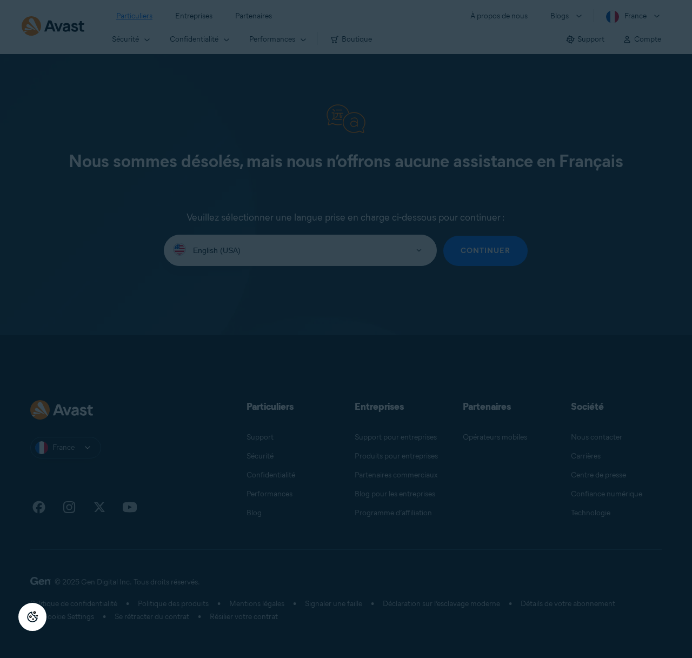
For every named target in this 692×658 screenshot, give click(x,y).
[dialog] (346, 329)
